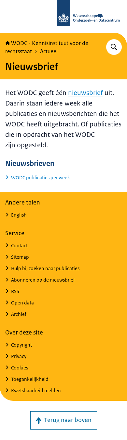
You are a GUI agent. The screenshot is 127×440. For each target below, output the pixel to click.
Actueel (49, 51)
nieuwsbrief (85, 93)
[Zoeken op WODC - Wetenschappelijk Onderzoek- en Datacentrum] (114, 47)
